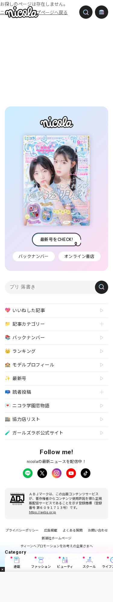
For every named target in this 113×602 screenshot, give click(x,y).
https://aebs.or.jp (42, 512)
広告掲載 (50, 530)
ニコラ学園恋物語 (27, 405)
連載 (17, 567)
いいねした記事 (25, 310)
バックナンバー (33, 256)
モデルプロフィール (29, 364)
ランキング (20, 351)
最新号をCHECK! (56, 239)
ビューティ (65, 567)
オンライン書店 (79, 256)
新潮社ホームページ (56, 538)
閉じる (2, 569)
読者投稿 (18, 392)
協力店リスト (22, 419)
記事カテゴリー (25, 324)
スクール (89, 567)
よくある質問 (73, 530)
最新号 (16, 378)
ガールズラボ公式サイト (34, 432)
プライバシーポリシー (22, 530)
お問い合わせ (98, 530)
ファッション (41, 567)
